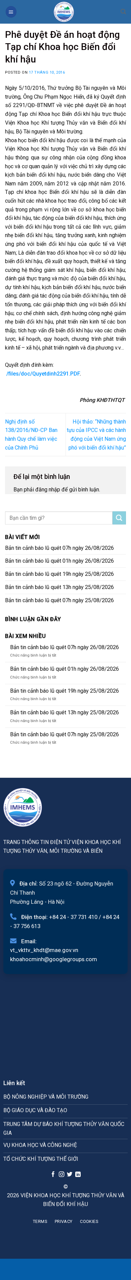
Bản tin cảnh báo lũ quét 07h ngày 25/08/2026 (59, 600)
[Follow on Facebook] (53, 1175)
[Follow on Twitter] (69, 1175)
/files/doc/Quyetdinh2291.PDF (43, 373)
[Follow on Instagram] (61, 1175)
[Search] (123, 11)
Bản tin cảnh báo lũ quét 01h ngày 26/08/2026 (59, 561)
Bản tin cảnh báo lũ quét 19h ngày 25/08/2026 (59, 574)
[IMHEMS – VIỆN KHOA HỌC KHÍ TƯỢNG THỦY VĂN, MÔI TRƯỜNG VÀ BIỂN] (64, 12)
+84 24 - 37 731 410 (73, 917)
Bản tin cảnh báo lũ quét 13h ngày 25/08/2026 (59, 587)
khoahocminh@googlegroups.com (53, 959)
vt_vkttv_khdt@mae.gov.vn (44, 950)
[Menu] (11, 11)
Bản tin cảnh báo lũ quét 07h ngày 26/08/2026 (59, 548)
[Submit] (119, 518)
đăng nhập (47, 489)
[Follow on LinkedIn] (78, 1175)
